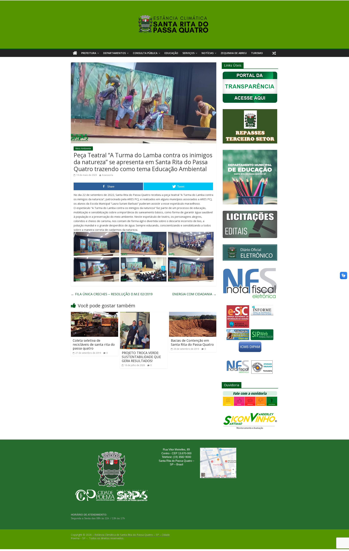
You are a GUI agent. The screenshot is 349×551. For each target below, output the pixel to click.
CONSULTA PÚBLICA (145, 53)
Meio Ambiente (83, 148)
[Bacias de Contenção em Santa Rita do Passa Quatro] (192, 314)
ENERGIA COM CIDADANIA (194, 294)
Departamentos (114, 53)
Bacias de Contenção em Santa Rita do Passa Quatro (192, 342)
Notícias (208, 53)
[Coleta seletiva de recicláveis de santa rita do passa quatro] (94, 314)
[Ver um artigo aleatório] (274, 53)
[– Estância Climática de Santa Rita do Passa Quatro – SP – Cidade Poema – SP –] (75, 53)
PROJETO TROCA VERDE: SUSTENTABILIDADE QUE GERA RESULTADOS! (141, 357)
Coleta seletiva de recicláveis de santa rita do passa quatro (94, 344)
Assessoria (107, 175)
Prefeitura (88, 53)
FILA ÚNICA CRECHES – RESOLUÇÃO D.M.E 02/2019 (112, 294)
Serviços (188, 53)
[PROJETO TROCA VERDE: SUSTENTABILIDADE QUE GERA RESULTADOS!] (135, 314)
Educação (171, 53)
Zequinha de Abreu (234, 53)
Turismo (257, 53)
